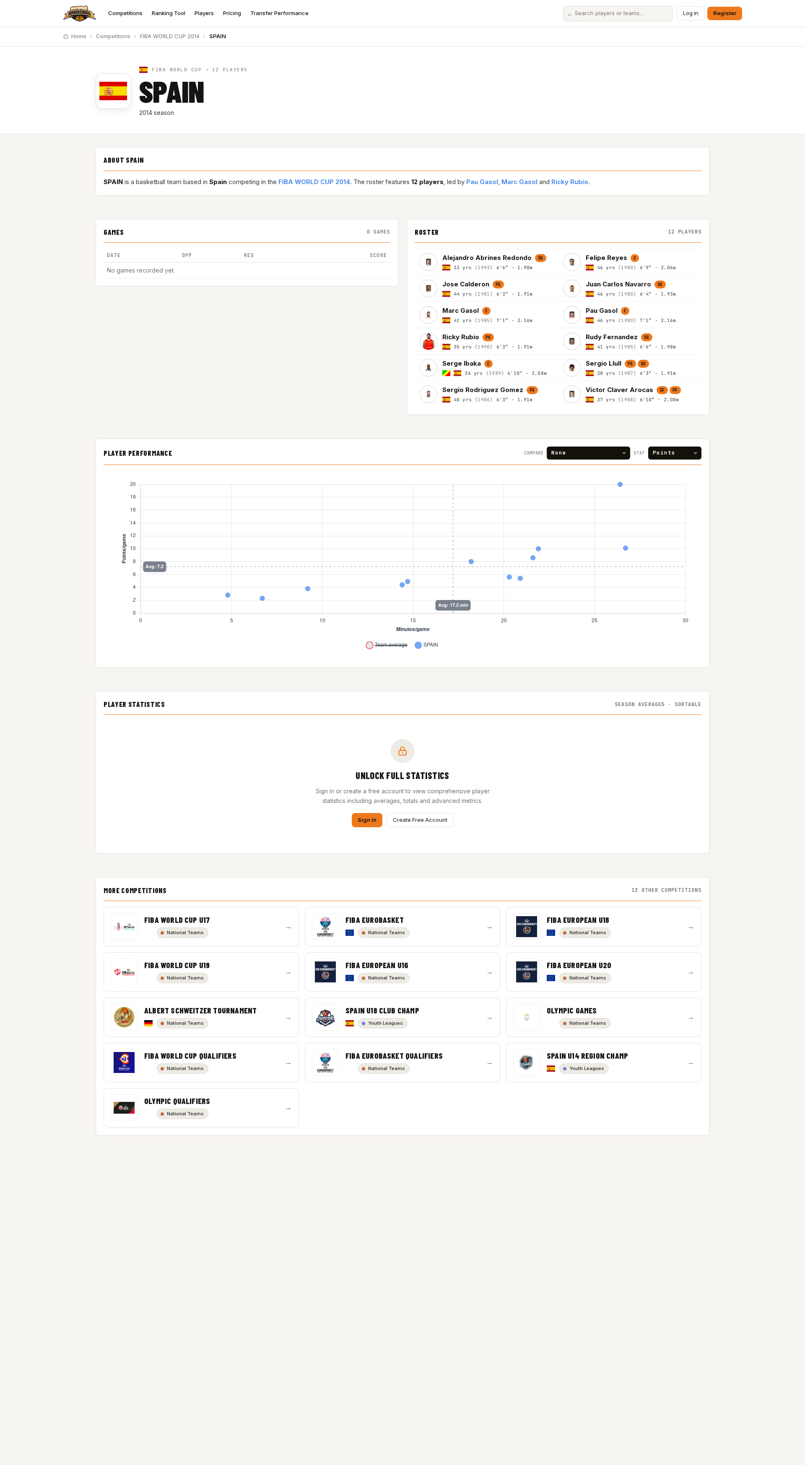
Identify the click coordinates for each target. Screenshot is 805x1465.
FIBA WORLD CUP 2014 (170, 36)
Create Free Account (420, 819)
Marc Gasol (519, 182)
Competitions (125, 13)
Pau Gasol (482, 182)
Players (204, 13)
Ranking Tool (168, 13)
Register (724, 13)
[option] (486, 262)
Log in (691, 13)
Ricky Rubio (569, 182)
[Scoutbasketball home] (79, 13)
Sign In (367, 819)
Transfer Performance (279, 13)
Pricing (232, 13)
